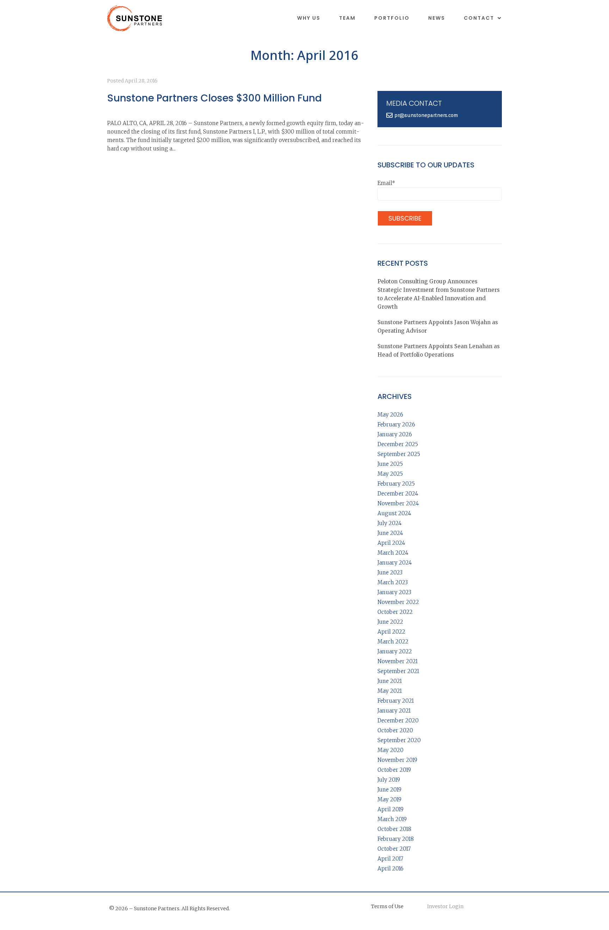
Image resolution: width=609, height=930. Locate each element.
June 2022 (390, 621)
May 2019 (389, 799)
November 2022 (398, 602)
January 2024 (394, 562)
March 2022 (392, 641)
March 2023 (392, 582)
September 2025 (398, 454)
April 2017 (390, 858)
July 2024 (389, 523)
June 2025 (390, 464)
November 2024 (398, 503)
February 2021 (395, 700)
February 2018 (395, 839)
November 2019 (397, 760)
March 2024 (392, 552)
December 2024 (397, 493)
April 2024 (391, 543)
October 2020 (395, 730)
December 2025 (397, 444)
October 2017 (394, 848)
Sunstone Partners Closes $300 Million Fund (214, 98)
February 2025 (396, 483)
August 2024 (394, 513)
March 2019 (392, 819)
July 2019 (388, 779)
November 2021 (397, 661)
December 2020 (398, 720)
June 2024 (390, 533)
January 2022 (394, 651)
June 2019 (389, 789)
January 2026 (394, 434)
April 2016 (390, 868)
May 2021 (389, 691)
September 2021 (398, 671)
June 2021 (389, 681)
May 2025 (390, 473)
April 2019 (390, 809)
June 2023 (389, 572)
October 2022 (395, 612)
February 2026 (396, 424)
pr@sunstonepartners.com (426, 115)
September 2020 (399, 740)
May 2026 (390, 414)
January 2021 (394, 710)
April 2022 (391, 631)
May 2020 (390, 750)
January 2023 (394, 592)
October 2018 (394, 829)
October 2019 (394, 769)
